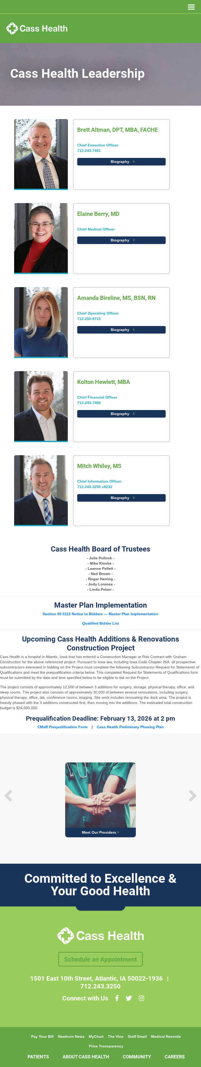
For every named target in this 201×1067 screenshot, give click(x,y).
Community (137, 1056)
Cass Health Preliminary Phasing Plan (130, 727)
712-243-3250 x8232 (94, 487)
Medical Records (166, 1036)
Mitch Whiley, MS (99, 466)
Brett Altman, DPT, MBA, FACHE (117, 129)
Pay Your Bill (42, 1036)
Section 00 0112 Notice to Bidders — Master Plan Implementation (100, 614)
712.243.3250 (100, 986)
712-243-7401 (89, 151)
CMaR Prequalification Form (62, 727)
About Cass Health (86, 1056)
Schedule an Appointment (100, 959)
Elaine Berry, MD (98, 213)
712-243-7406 (89, 403)
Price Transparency (106, 1046)
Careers (175, 1056)
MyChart (96, 1036)
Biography (120, 161)
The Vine (116, 1036)
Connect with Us (85, 998)
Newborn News (71, 1036)
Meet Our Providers (99, 832)
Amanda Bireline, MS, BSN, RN (116, 297)
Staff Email (137, 1036)
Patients (38, 1056)
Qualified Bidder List (100, 623)
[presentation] (8, 796)
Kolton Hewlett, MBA (103, 382)
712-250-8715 (89, 319)
